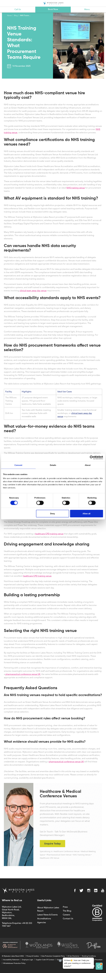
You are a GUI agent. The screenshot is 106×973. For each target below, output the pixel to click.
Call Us (17, 10)
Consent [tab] (18, 465)
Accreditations (44, 919)
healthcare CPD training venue (49, 534)
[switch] (40, 503)
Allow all (86, 513)
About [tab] (87, 465)
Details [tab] (53, 465)
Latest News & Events (47, 915)
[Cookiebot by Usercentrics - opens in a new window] (91, 457)
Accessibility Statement (11, 960)
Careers (66, 915)
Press (65, 907)
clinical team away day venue (33, 291)
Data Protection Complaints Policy (53, 956)
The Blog (67, 911)
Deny (52, 513)
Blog (16, 15)
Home (9, 15)
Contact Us (68, 919)
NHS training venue (75, 188)
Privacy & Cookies (32, 956)
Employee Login (27, 960)
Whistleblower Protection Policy (14, 963)
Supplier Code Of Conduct (45, 960)
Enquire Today (52, 843)
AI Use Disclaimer (73, 956)
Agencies (41, 923)
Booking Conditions (89, 956)
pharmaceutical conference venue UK (22, 674)
